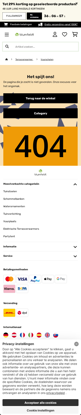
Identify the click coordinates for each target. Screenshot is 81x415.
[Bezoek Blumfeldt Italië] (30, 335)
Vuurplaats (9, 221)
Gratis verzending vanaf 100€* (61, 24)
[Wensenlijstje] (64, 34)
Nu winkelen (34, 16)
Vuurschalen (47, 59)
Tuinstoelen (10, 191)
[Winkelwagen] (75, 34)
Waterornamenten (14, 206)
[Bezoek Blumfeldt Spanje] (39, 335)
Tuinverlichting (12, 213)
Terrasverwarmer (24, 59)
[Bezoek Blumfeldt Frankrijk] (22, 335)
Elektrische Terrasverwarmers (21, 228)
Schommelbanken (13, 198)
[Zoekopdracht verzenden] (7, 46)
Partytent (9, 236)
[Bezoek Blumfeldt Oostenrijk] (14, 335)
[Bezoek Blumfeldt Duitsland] (5, 335)
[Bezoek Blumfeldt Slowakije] (55, 335)
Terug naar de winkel (40, 98)
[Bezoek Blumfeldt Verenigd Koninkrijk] (47, 335)
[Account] (55, 34)
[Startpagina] (10, 59)
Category (40, 113)
